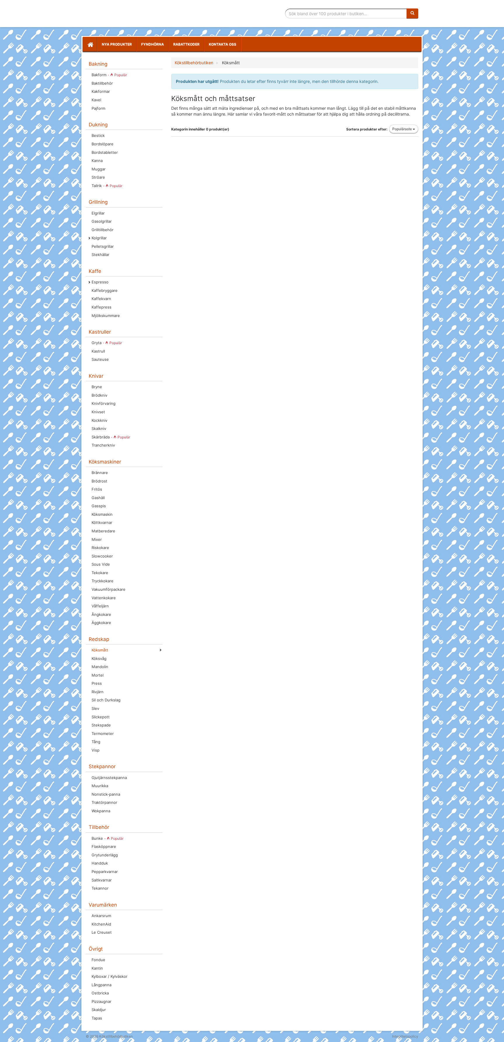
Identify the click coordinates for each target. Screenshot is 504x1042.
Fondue (98, 959)
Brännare (100, 472)
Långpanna (101, 984)
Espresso (100, 282)
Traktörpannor (104, 802)
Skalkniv (99, 428)
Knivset (98, 412)
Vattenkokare (104, 597)
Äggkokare (101, 622)
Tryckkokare (102, 580)
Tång (96, 741)
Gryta (107, 342)
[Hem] (90, 44)
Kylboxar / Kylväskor (109, 976)
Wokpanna (101, 810)
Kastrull (98, 351)
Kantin (97, 968)
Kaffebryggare (105, 290)
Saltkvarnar (102, 880)
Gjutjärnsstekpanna (109, 777)
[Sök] (412, 13)
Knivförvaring (104, 403)
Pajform (98, 108)
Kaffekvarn (101, 298)
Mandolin (100, 666)
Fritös (97, 489)
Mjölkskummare (106, 315)
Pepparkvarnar (105, 871)
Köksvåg (99, 658)
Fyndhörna (152, 44)
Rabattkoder (186, 44)
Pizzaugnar (101, 1001)
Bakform (109, 74)
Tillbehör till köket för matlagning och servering (127, 13)
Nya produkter (117, 44)
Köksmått (100, 650)
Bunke (107, 838)
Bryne (97, 386)
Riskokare (100, 547)
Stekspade (101, 725)
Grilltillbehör (102, 229)
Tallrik (107, 185)
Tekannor (100, 888)
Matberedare (103, 531)
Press (97, 683)
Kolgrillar (99, 238)
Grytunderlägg (105, 855)
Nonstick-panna (106, 794)
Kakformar (101, 91)
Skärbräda (111, 437)
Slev (95, 708)
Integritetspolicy (405, 1036)
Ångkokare (101, 614)
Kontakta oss (222, 44)
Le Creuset (102, 932)
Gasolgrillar (102, 221)
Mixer (97, 539)
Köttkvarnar (102, 522)
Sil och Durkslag (106, 700)
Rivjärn (98, 691)
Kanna (97, 160)
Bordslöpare (102, 144)
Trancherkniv (103, 445)
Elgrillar (98, 213)
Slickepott (101, 717)
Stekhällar (100, 254)
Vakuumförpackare (108, 589)
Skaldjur (99, 1009)
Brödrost (99, 481)
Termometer (103, 733)
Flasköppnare (104, 846)
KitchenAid (101, 924)
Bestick (98, 135)
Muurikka (100, 785)
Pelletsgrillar (103, 246)
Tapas (97, 1018)
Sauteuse (100, 359)
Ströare (98, 177)
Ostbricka (100, 993)
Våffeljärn (100, 606)
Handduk (100, 863)
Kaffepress (101, 307)
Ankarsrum (101, 915)
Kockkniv (99, 420)
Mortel (98, 675)
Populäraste (402, 129)
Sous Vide (101, 564)
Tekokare (100, 572)
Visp (95, 750)
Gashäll (98, 497)
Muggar (99, 169)
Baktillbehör (102, 83)
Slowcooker (102, 556)
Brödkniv (99, 395)
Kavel (96, 99)
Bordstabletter (105, 152)
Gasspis (99, 505)
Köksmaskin (102, 514)
